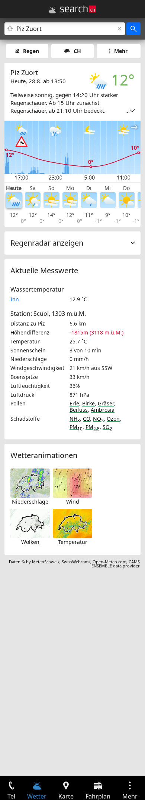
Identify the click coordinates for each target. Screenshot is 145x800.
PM (76, 426)
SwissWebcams (76, 561)
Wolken (30, 541)
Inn (14, 299)
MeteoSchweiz (45, 561)
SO (107, 426)
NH (75, 418)
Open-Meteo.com (109, 561)
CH (77, 51)
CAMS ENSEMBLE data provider (115, 564)
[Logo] (78, 9)
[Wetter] (52, 10)
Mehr (121, 51)
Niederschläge (30, 501)
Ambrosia (103, 409)
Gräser (106, 403)
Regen (31, 51)
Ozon (113, 418)
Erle (74, 403)
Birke (88, 403)
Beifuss (79, 409)
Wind (72, 501)
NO (98, 418)
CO (86, 418)
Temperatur (72, 541)
